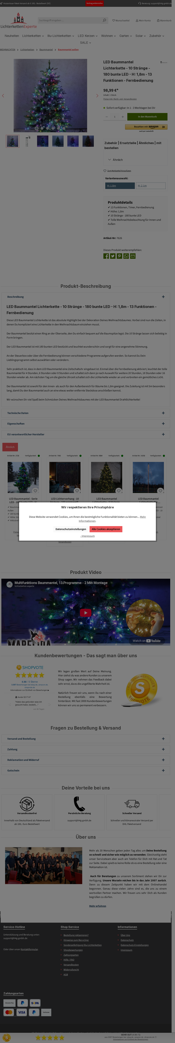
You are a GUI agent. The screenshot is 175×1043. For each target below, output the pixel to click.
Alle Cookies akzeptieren (106, 529)
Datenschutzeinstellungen (71, 529)
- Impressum (87, 536)
